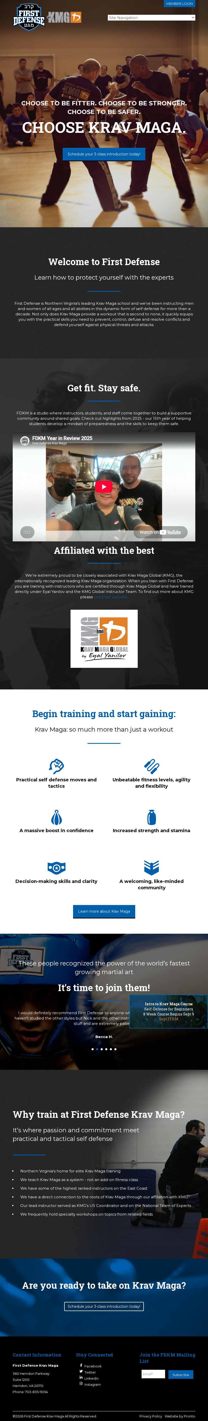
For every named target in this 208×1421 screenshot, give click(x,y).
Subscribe (180, 1375)
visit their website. (111, 596)
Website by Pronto (180, 1416)
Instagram (92, 1384)
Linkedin (91, 1378)
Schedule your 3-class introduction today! (104, 154)
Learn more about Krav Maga (104, 911)
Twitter (90, 1372)
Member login (179, 4)
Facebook (93, 1366)
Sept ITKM (168, 1018)
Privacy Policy (151, 1416)
